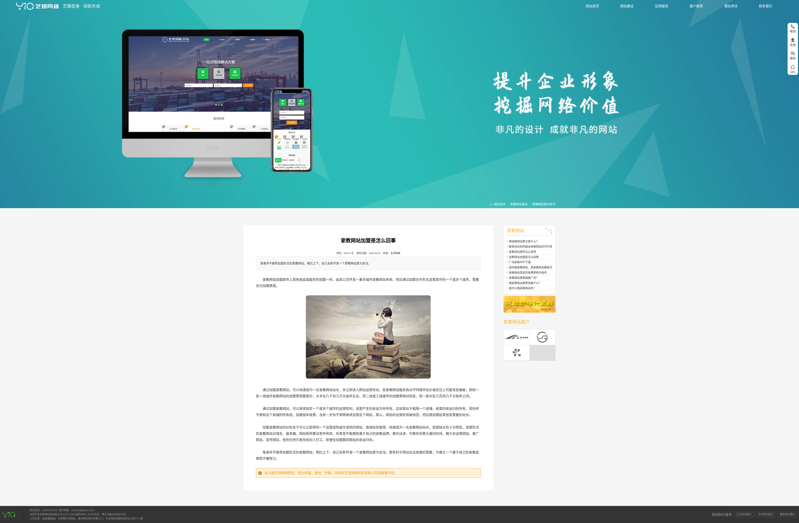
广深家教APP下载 (520, 262)
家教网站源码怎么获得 (522, 251)
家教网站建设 (519, 204)
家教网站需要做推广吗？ (524, 277)
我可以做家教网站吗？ (522, 288)
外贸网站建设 (765, 514)
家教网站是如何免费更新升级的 (528, 272)
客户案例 (696, 6)
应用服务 (661, 6)
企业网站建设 (743, 514)
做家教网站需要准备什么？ (525, 282)
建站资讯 (731, 6)
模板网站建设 (787, 514)
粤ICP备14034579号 (114, 514)
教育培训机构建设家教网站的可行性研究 (530, 247)
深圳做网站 (49, 518)
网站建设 (627, 6)
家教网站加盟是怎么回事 (524, 256)
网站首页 (592, 6)
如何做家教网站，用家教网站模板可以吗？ (530, 268)
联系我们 (765, 6)
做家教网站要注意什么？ (524, 241)
